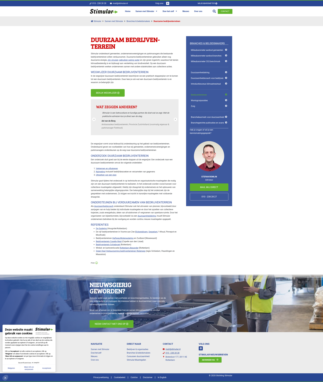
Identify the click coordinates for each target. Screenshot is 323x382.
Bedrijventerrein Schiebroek (108, 244)
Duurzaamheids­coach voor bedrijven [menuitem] (207, 78)
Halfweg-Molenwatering (122, 238)
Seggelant (153, 232)
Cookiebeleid (119, 377)
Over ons (95, 360)
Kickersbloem (142, 232)
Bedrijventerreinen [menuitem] (199, 95)
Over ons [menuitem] (198, 11)
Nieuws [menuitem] (185, 11)
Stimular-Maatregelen (136, 360)
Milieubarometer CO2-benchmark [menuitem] (205, 61)
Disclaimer (147, 377)
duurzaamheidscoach (103, 206)
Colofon (134, 377)
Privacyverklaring (101, 377)
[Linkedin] (167, 3)
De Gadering (101, 228)
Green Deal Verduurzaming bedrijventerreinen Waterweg (120, 251)
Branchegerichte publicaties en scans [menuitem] (207, 123)
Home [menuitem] (127, 11)
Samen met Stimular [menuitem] (145, 11)
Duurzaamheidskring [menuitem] (200, 72)
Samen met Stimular (114, 21)
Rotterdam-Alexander (129, 248)
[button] (94, 119)
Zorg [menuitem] (193, 106)
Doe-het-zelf (96, 353)
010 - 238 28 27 (209, 196)
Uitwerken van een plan (106, 175)
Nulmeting (100, 171)
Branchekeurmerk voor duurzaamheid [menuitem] (207, 117)
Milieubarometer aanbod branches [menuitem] (206, 56)
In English (162, 377)
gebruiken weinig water (129, 60)
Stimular (97, 21)
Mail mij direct (209, 187)
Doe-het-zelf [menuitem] (168, 11)
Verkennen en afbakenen (107, 168)
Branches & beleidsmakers (138, 21)
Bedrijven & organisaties (137, 349)
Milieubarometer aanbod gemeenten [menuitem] (207, 50)
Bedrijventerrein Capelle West (109, 241)
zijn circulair (113, 60)
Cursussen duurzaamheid (138, 356)
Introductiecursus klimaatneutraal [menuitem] (206, 84)
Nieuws (94, 356)
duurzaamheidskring (147, 216)
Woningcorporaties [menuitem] (199, 100)
